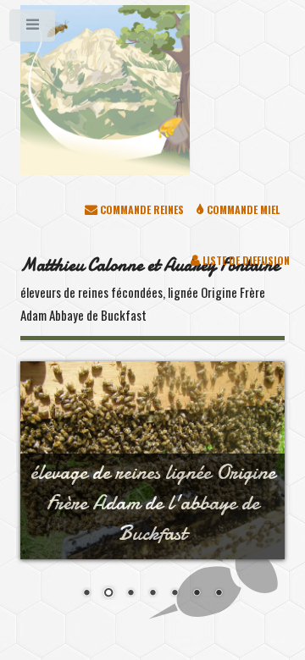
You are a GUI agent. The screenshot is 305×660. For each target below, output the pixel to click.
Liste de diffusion (245, 260)
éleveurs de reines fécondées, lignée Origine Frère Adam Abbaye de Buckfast (150, 288)
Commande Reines (140, 209)
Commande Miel (242, 209)
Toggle (33, 29)
